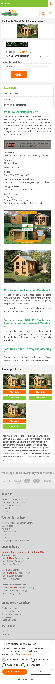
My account (6, 617)
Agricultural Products (10, 505)
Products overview (9, 608)
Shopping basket (8, 619)
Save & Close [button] (14, 672)
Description (10, 87)
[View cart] (51, 3)
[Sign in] (43, 13)
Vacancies (5, 634)
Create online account (11, 614)
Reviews (7, 99)
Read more (26, 654)
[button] (27, 679)
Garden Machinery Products (14, 499)
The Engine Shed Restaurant (14, 502)
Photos (4, 511)
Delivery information (15, 105)
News (4, 637)
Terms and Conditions (11, 611)
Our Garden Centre (10, 508)
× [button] (52, 642)
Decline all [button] (40, 672)
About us (5, 631)
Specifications (11, 93)
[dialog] (27, 662)
